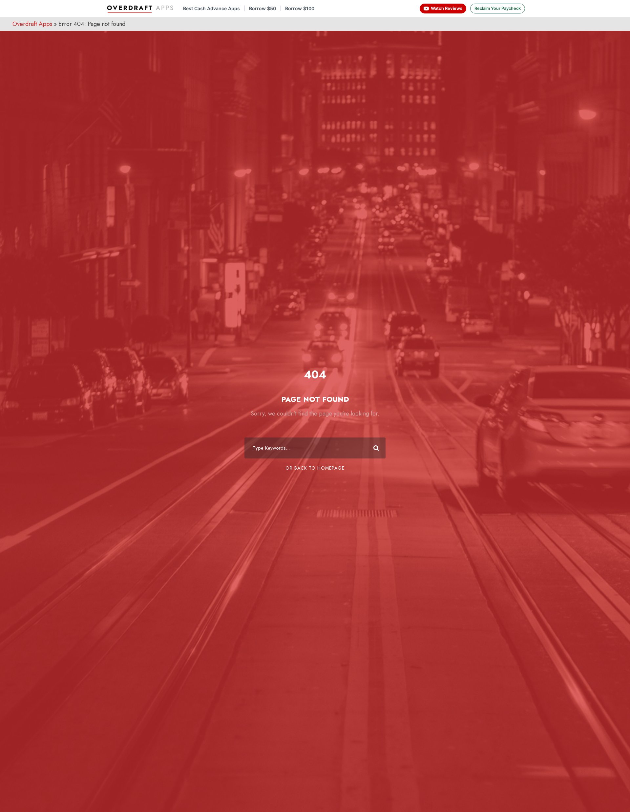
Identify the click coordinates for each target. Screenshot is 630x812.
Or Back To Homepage (315, 468)
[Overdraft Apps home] (141, 8)
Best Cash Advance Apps (211, 8)
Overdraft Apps (32, 24)
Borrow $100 (299, 8)
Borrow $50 (262, 8)
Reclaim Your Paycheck (497, 8)
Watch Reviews (446, 8)
